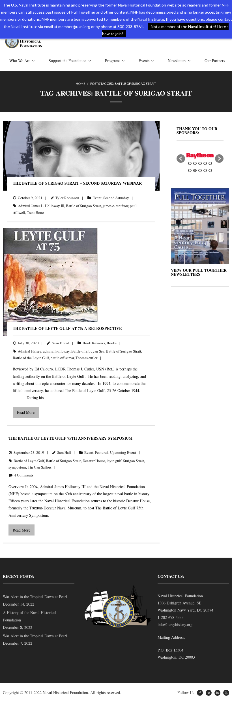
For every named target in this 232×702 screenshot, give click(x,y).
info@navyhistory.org (175, 624)
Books (112, 342)
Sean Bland (60, 342)
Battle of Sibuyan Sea (87, 351)
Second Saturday (116, 197)
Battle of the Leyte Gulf (31, 357)
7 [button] (195, 170)
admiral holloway (56, 351)
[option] (200, 156)
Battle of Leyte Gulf (29, 460)
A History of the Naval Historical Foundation (29, 616)
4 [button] (205, 163)
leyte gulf (114, 460)
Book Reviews (94, 342)
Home (80, 83)
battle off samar (62, 357)
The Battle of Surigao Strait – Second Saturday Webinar (77, 183)
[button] (181, 158)
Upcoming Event (123, 452)
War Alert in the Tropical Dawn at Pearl (35, 596)
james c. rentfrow (115, 205)
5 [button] (210, 163)
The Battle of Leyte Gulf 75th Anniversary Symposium (70, 438)
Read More (26, 412)
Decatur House (94, 460)
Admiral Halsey (29, 351)
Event (97, 197)
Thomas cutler (86, 357)
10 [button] (210, 170)
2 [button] (195, 163)
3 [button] (200, 163)
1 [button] (190, 163)
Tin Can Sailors (39, 467)
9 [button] (205, 170)
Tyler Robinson (67, 197)
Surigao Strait (133, 460)
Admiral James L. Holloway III (41, 205)
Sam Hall (64, 452)
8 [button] (200, 170)
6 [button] (190, 170)
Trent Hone (35, 212)
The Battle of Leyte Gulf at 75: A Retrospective (67, 328)
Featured (101, 452)
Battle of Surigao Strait (83, 205)
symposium (17, 467)
